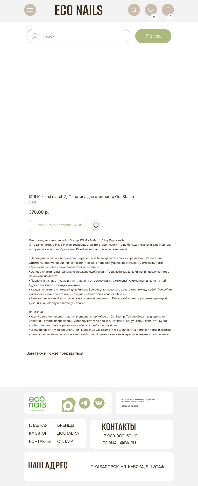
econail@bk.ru (119, 443)
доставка (68, 433)
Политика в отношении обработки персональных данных (138, 400)
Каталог (38, 433)
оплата (65, 441)
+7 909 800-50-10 (119, 436)
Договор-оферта (130, 406)
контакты (40, 441)
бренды (65, 425)
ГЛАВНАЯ (38, 425)
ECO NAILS (78, 10)
